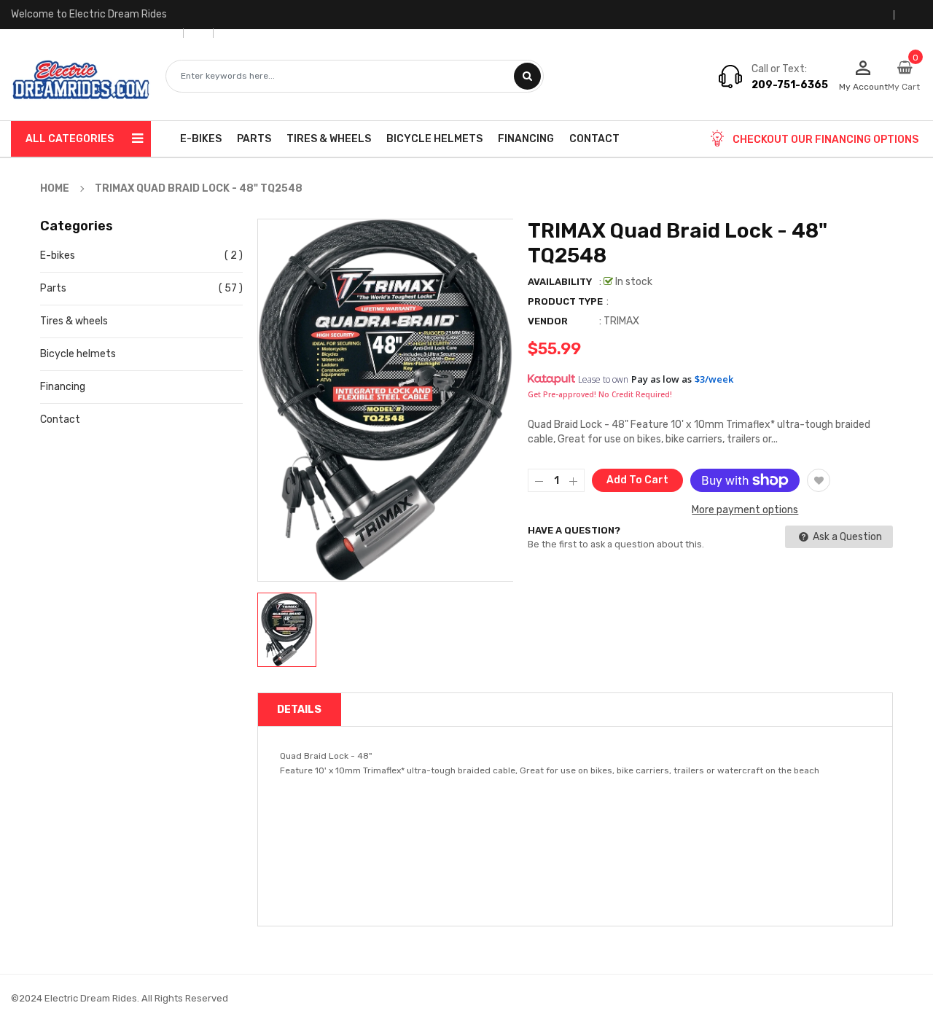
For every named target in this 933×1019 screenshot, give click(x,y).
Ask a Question (846, 537)
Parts (53, 288)
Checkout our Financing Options (825, 139)
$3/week (714, 379)
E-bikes (57, 255)
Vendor (548, 321)
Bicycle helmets (78, 354)
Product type (565, 301)
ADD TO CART (675, 980)
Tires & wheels (74, 321)
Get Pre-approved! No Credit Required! (600, 394)
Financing (62, 386)
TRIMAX (621, 321)
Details (299, 709)
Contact (60, 419)
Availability (560, 281)
